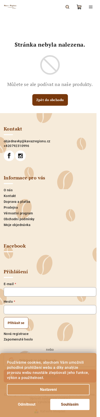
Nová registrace (16, 334)
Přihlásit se (16, 323)
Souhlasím (70, 404)
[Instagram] (20, 155)
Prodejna (11, 207)
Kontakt (10, 196)
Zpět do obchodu (50, 100)
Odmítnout (26, 404)
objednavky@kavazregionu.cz (27, 141)
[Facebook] (9, 155)
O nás (8, 190)
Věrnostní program (18, 213)
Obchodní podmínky (19, 219)
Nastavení (48, 389)
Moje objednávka (17, 225)
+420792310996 (16, 146)
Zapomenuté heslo (18, 339)
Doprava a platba (17, 202)
